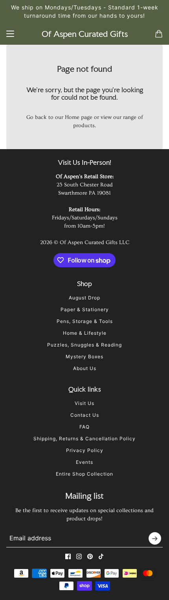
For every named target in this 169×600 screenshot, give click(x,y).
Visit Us (84, 403)
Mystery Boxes (84, 356)
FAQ (84, 427)
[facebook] (68, 556)
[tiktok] (101, 556)
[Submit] (155, 538)
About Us (84, 368)
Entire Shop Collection (84, 474)
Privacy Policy (84, 450)
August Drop (84, 298)
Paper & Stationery (85, 309)
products (84, 125)
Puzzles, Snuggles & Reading (84, 345)
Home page (78, 117)
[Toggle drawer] (10, 34)
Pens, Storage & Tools (85, 321)
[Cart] (159, 34)
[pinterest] (90, 556)
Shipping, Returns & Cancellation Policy (84, 438)
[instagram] (79, 556)
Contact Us (84, 415)
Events (84, 462)
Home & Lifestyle (85, 333)
